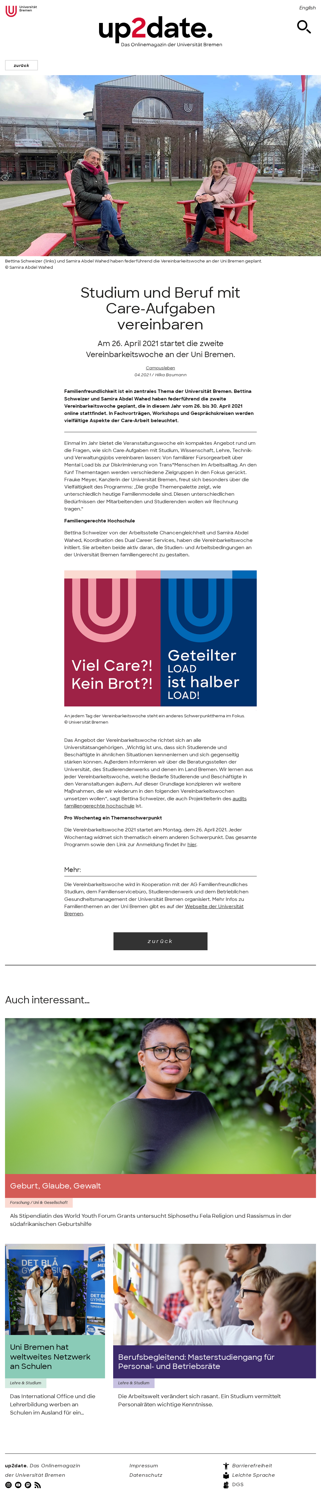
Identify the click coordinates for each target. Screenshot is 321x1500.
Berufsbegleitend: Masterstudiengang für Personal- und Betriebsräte (196, 1362)
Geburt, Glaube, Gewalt (55, 1185)
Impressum (143, 1466)
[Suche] (304, 27)
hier (191, 844)
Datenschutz (146, 1475)
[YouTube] (19, 1484)
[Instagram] (9, 1484)
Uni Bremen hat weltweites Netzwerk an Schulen (50, 1356)
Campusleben (160, 368)
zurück (21, 65)
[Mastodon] (28, 1484)
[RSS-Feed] (38, 1484)
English (307, 8)
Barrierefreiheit (251, 1466)
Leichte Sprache (253, 1475)
